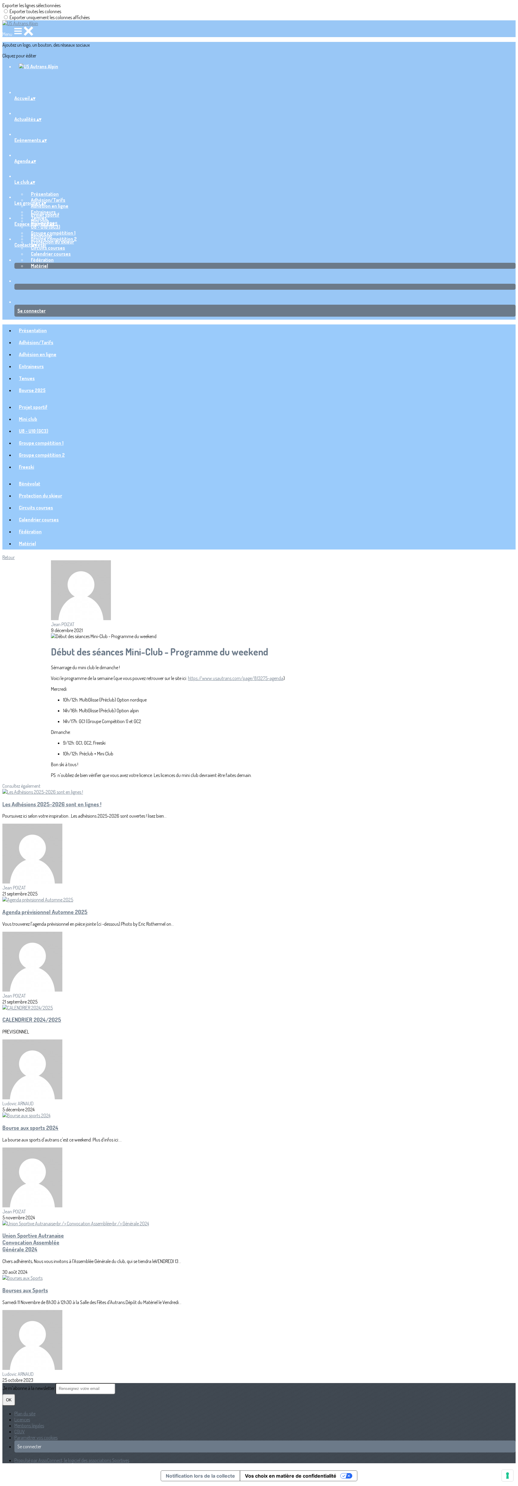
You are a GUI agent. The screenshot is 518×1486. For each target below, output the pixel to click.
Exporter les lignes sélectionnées (31, 5)
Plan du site (24, 1414)
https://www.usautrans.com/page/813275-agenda (235, 678)
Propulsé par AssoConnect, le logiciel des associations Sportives (71, 1460)
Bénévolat (41, 236)
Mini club (28, 419)
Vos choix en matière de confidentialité (290, 1476)
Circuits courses (48, 248)
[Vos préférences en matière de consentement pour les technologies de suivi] (507, 1475)
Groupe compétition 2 (42, 455)
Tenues (27, 378)
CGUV (19, 1432)
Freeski (26, 467)
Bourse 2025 (32, 390)
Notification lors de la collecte (200, 1476)
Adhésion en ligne (49, 206)
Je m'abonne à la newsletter (28, 1388)
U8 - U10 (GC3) (45, 227)
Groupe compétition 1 (41, 443)
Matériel (39, 266)
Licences (22, 1420)
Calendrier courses (51, 254)
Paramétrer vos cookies (36, 1438)
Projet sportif (45, 215)
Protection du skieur (52, 242)
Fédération (42, 260)
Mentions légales (29, 1426)
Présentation (45, 194)
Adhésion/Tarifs (48, 200)
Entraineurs (31, 366)
